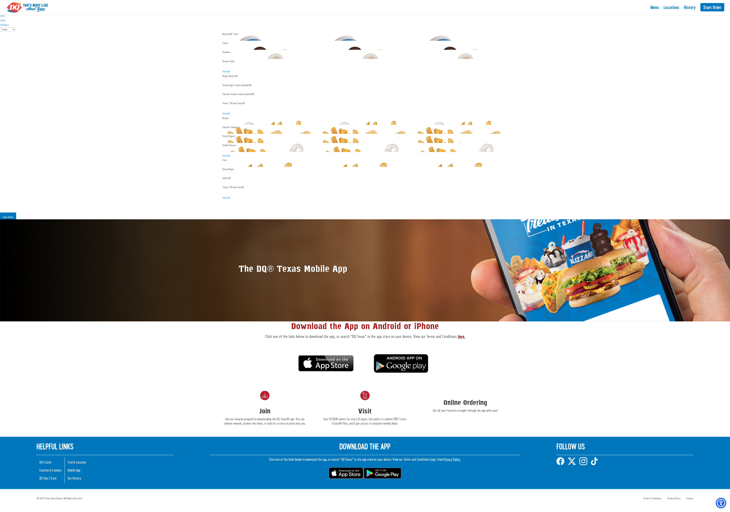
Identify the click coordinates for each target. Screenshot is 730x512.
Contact (690, 498)
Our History (74, 478)
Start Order (712, 7)
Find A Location (77, 462)
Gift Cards (45, 462)
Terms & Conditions (652, 498)
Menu (655, 8)
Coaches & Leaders (50, 470)
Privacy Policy (673, 498)
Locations (671, 8)
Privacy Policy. (452, 459)
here (433, 459)
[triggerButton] (721, 503)
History (690, 8)
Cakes (3, 20)
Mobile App (74, 470)
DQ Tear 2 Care (47, 478)
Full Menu (4, 24)
